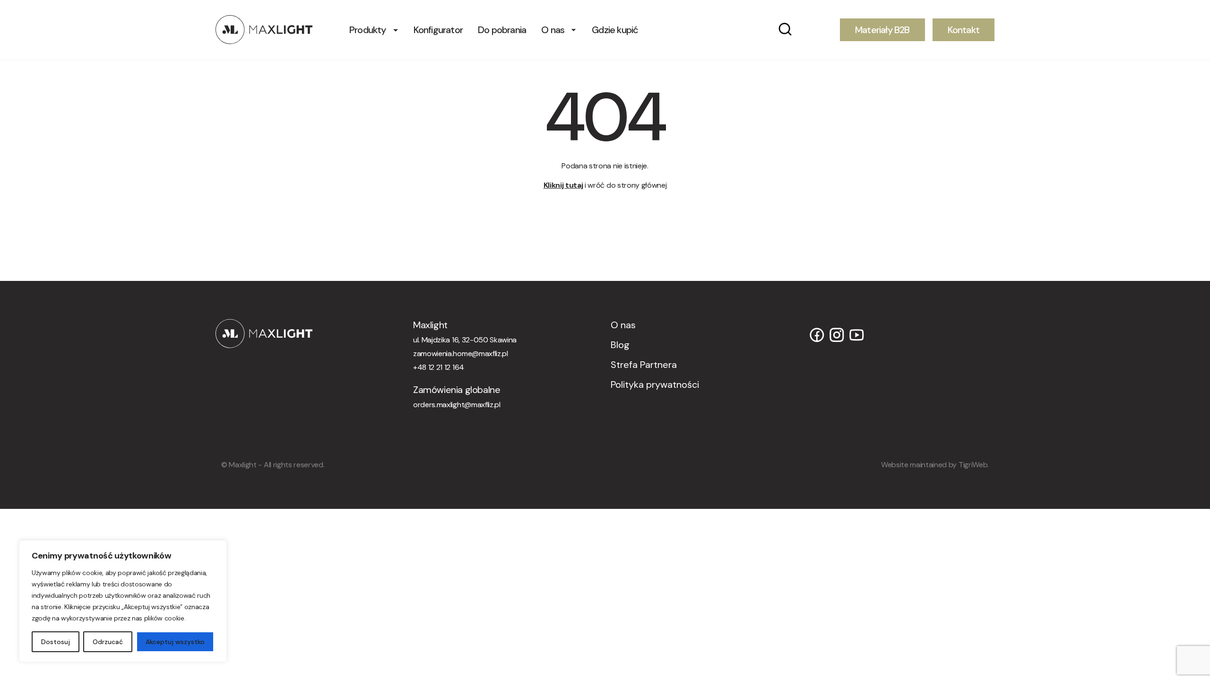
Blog (620, 345)
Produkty (367, 30)
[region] (123, 601)
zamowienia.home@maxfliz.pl (460, 353)
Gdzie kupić (615, 30)
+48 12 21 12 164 (438, 367)
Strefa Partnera (644, 364)
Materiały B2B (882, 30)
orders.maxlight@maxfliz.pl (457, 405)
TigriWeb (973, 465)
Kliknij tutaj (563, 185)
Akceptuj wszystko (175, 641)
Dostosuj (55, 641)
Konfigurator (438, 30)
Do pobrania (502, 30)
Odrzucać (108, 641)
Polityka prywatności (655, 384)
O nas (552, 30)
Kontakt (963, 30)
